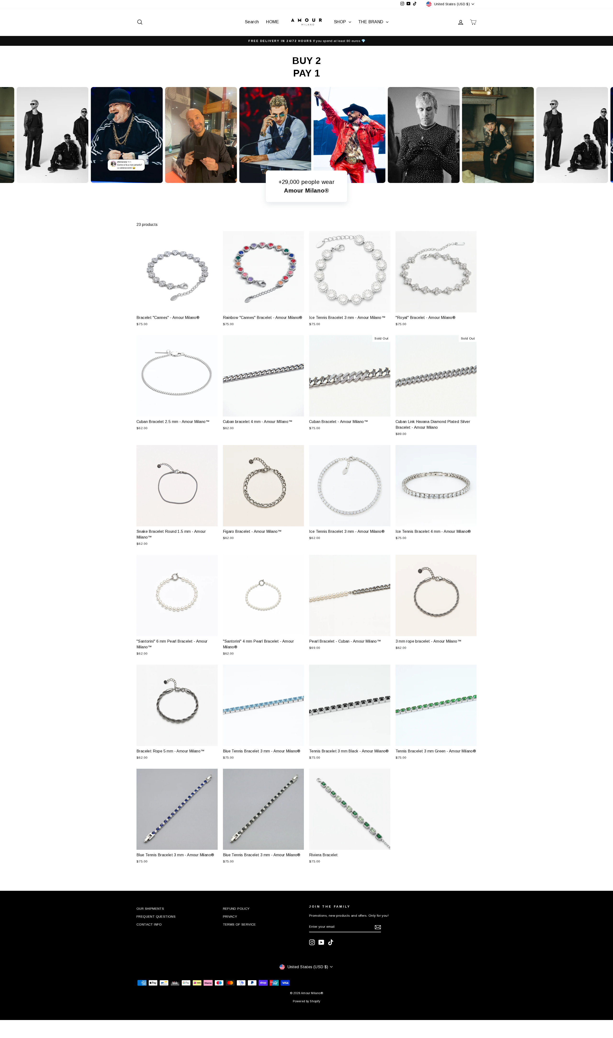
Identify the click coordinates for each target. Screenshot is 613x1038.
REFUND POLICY (236, 908)
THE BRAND (371, 21)
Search (252, 21)
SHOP (340, 21)
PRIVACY (230, 916)
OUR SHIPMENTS (150, 908)
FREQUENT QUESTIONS (156, 916)
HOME (272, 21)
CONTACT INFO (149, 924)
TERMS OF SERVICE (239, 924)
